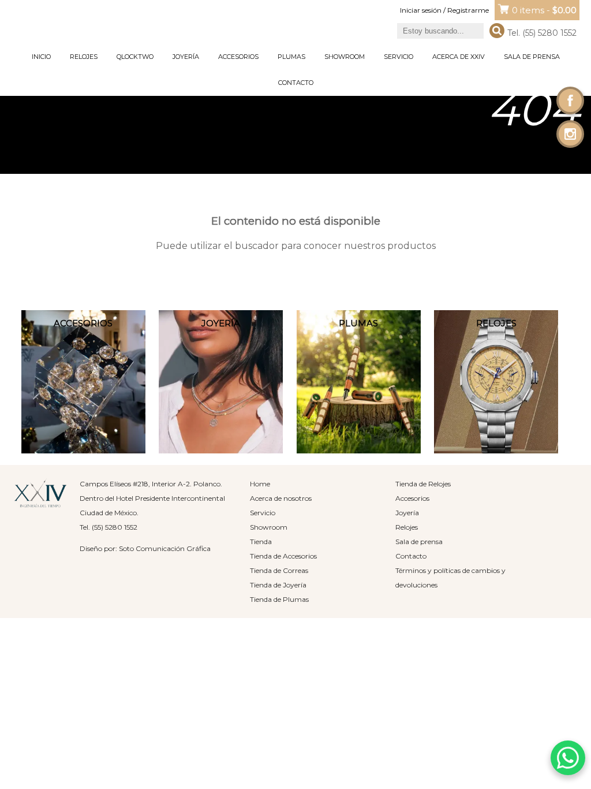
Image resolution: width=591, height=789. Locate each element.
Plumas (291, 57)
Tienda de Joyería (278, 584)
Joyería (186, 57)
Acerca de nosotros (281, 498)
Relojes (84, 57)
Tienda (261, 541)
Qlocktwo (135, 57)
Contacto (295, 83)
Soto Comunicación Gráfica (165, 548)
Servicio (398, 57)
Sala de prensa (532, 57)
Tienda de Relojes (423, 483)
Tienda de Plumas (279, 599)
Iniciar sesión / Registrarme (444, 10)
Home (260, 483)
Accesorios (238, 57)
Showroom (344, 57)
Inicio (41, 57)
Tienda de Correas (279, 570)
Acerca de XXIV (458, 57)
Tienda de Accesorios (283, 556)
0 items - (544, 10)
